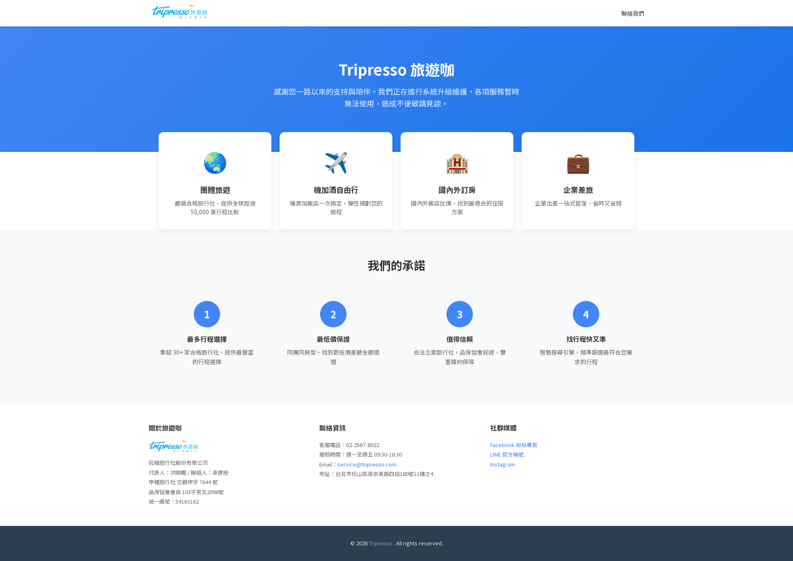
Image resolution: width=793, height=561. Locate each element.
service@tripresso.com (366, 464)
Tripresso (380, 543)
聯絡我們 (632, 13)
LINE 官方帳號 (507, 454)
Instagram (502, 464)
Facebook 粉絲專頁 (513, 445)
